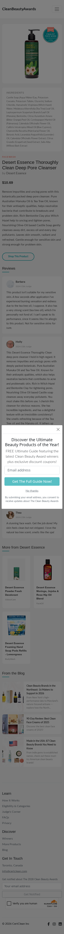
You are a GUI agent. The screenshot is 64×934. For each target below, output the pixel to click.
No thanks (32, 490)
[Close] (58, 429)
